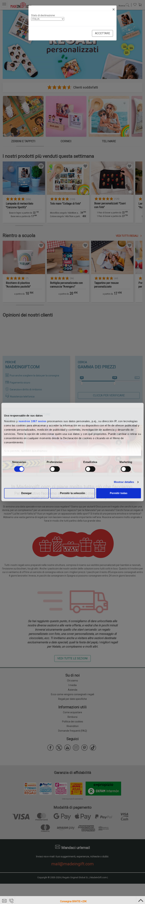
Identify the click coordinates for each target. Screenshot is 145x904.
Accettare (102, 33)
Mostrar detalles (124, 481)
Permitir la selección (72, 493)
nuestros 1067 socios (33, 421)
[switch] (55, 469)
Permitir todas (118, 493)
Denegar (26, 493)
